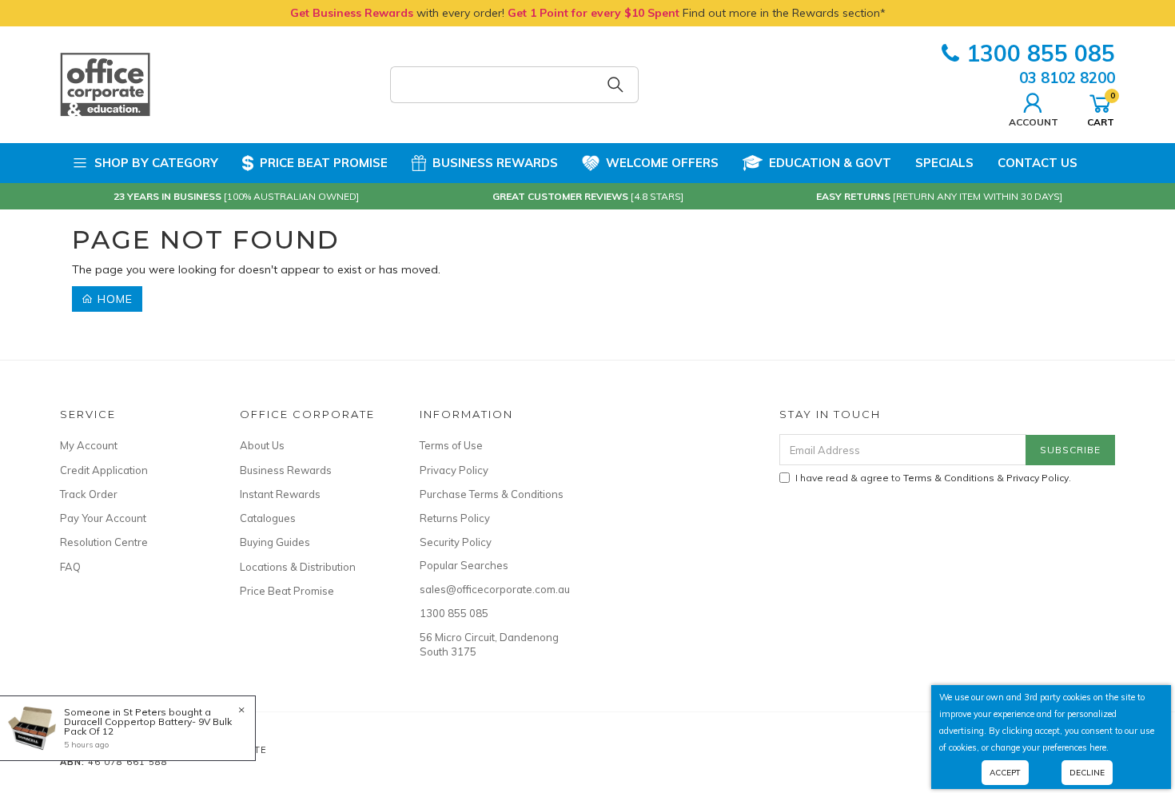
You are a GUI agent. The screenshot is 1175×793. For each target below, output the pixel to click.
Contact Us (1037, 162)
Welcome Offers (662, 162)
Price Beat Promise (324, 162)
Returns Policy (455, 518)
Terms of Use (451, 445)
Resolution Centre (104, 542)
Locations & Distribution (298, 566)
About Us (262, 445)
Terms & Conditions (948, 478)
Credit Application (104, 470)
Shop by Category (156, 162)
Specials (944, 162)
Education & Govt (830, 162)
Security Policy (456, 542)
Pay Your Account (103, 518)
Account (1033, 121)
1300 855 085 (1040, 53)
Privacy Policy (454, 470)
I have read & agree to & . (933, 478)
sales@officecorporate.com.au (492, 589)
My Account (89, 445)
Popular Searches (464, 565)
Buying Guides (275, 542)
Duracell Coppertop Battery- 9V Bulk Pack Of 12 (148, 726)
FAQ (70, 566)
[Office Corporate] (105, 84)
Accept (1005, 772)
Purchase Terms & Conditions (492, 494)
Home (113, 299)
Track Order (89, 494)
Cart (1100, 108)
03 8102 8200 (1067, 77)
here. (1099, 747)
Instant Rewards (280, 494)
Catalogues (268, 518)
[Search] (615, 84)
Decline (1087, 772)
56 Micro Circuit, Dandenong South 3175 (489, 644)
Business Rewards (495, 162)
